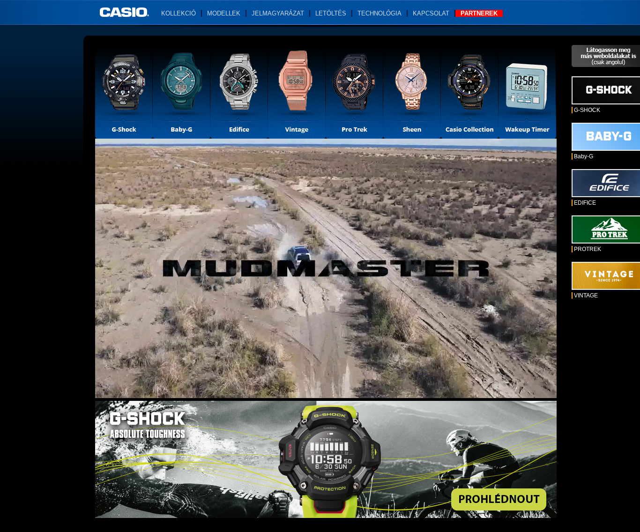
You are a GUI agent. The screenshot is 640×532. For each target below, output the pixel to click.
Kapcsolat (431, 13)
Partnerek (479, 13)
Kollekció (178, 13)
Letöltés (330, 13)
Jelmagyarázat (278, 13)
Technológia (379, 13)
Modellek (223, 13)
